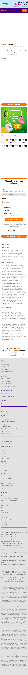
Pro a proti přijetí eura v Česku (9, 536)
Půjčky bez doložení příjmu (8, 379)
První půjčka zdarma (6, 374)
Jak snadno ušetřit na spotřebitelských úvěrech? (13, 564)
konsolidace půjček (23, 589)
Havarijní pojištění (5, 424)
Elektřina (3, 400)
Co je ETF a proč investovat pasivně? (10, 545)
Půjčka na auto (5, 369)
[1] (4, 137)
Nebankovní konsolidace (7, 396)
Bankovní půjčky (5, 364)
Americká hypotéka (6, 443)
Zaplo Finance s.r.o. (6, 488)
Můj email (4, 190)
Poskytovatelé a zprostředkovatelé (10, 500)
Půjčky (3, 361)
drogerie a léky (8, 213)
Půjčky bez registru (6, 383)
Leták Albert (4, 454)
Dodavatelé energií (6, 403)
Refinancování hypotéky (7, 446)
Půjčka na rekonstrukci (7, 371)
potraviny (6, 205)
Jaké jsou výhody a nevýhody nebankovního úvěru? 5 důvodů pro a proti (12, 557)
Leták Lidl (3, 461)
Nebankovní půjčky (6, 366)
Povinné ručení (5, 419)
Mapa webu (4, 517)
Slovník (3, 515)
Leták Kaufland (5, 458)
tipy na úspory (9, 621)
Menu (24, 10)
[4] (24, 137)
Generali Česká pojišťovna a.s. (9, 476)
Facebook (3, 524)
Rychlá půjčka (4, 376)
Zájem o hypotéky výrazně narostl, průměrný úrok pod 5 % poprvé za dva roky (14, 533)
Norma (4, 44)
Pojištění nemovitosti (6, 431)
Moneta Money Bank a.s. (7, 483)
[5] (4, 144)
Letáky (3, 450)
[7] (17, 144)
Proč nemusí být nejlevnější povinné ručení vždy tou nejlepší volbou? (13, 553)
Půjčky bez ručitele (6, 381)
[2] (11, 137)
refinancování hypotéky (5, 666)
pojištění (22, 611)
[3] (17, 137)
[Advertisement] (14, 27)
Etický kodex (4, 505)
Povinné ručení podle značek (8, 421)
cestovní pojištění (20, 647)
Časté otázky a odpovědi (7, 507)
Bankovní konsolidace (6, 393)
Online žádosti (4, 512)
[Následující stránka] (20, 79)
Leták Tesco (4, 466)
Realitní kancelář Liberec (7, 520)
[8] (24, 144)
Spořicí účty (4, 412)
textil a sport (7, 210)
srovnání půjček (12, 588)
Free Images (4, 522)
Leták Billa (3, 456)
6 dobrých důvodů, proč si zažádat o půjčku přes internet (14, 548)
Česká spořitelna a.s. (6, 478)
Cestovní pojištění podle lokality (9, 429)
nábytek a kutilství (9, 216)
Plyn (2, 408)
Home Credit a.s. (5, 481)
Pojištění (3, 416)
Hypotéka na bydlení (6, 441)
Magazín (3, 529)
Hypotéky (4, 438)
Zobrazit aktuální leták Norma (13, 54)
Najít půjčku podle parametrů (8, 386)
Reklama (3, 510)
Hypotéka (3, 653)
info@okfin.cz (14, 352)
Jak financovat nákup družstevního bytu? (11, 539)
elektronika (7, 207)
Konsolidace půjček (6, 390)
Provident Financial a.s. (7, 485)
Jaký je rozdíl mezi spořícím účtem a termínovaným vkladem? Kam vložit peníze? (12, 542)
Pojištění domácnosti (6, 433)
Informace (4, 492)
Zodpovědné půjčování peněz (8, 503)
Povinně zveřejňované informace (9, 498)
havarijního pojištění (9, 636)
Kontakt (3, 495)
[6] (11, 144)
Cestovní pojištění (5, 426)
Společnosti (4, 470)
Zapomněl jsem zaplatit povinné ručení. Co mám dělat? (13, 561)
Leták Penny (4, 463)
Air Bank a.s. (4, 473)
